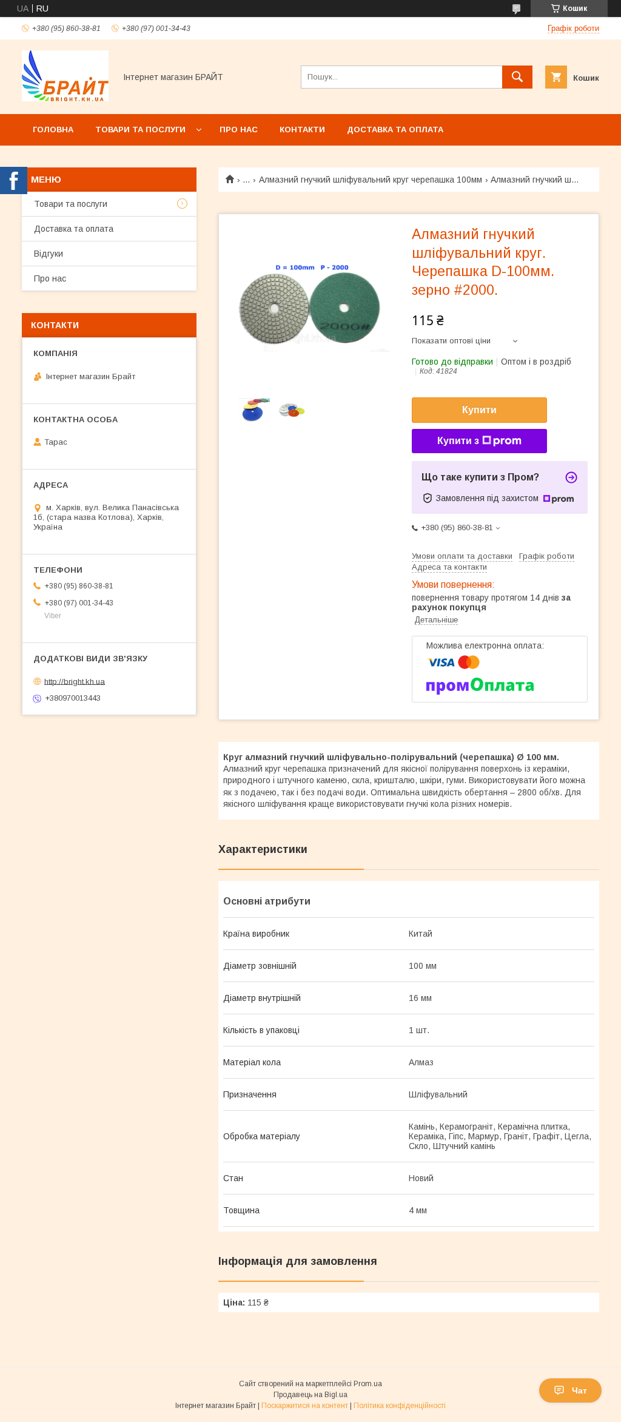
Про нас (239, 129)
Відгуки (48, 253)
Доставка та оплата (395, 129)
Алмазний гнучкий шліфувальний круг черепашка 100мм (370, 179)
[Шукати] (517, 77)
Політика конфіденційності (400, 1405)
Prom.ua (368, 1384)
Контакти (302, 129)
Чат (579, 1390)
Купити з (458, 441)
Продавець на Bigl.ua (310, 1394)
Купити (479, 410)
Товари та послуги (140, 129)
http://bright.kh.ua (74, 681)
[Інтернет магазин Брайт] (65, 98)
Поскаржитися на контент (304, 1405)
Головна (53, 129)
